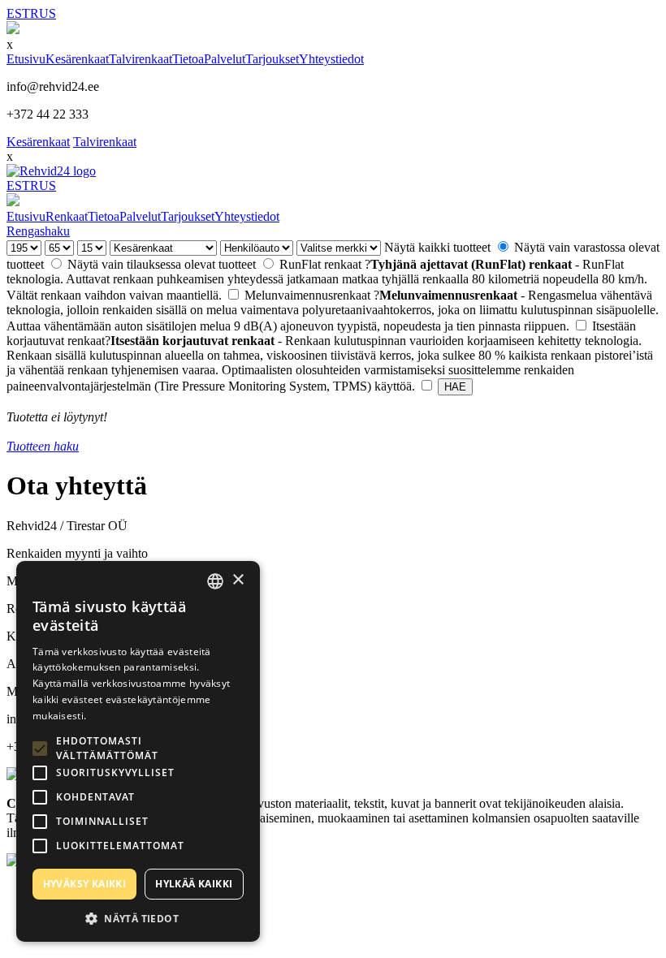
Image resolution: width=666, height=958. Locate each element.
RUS (43, 13)
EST (18, 13)
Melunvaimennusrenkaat (332, 310)
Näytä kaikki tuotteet (439, 247)
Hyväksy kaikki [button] (85, 884)
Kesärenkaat (77, 59)
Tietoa (188, 59)
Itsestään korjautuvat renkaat (329, 356)
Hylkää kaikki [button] (193, 884)
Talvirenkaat (140, 59)
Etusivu (25, 59)
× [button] (237, 580)
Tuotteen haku (42, 446)
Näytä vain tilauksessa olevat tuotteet (163, 264)
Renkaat (66, 216)
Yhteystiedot (331, 59)
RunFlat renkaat (326, 279)
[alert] (138, 751)
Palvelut (224, 59)
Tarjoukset (272, 59)
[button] (138, 918)
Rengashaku (38, 231)
